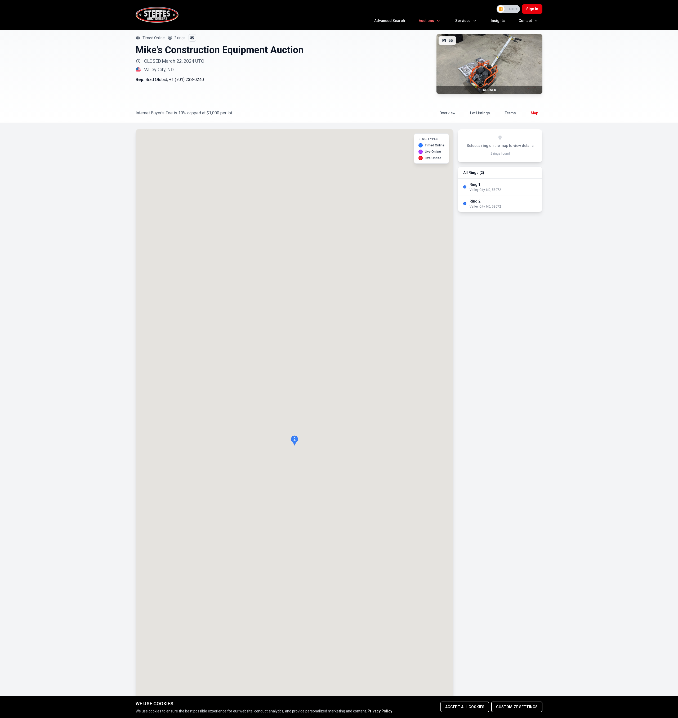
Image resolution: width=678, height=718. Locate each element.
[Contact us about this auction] (192, 38)
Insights (498, 21)
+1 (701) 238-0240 (186, 79)
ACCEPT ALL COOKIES (464, 707)
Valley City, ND (159, 69)
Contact (525, 21)
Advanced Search (389, 21)
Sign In (532, 9)
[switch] (508, 9)
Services (463, 21)
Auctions (426, 21)
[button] (294, 441)
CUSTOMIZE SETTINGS (517, 707)
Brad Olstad (156, 79)
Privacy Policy (380, 711)
